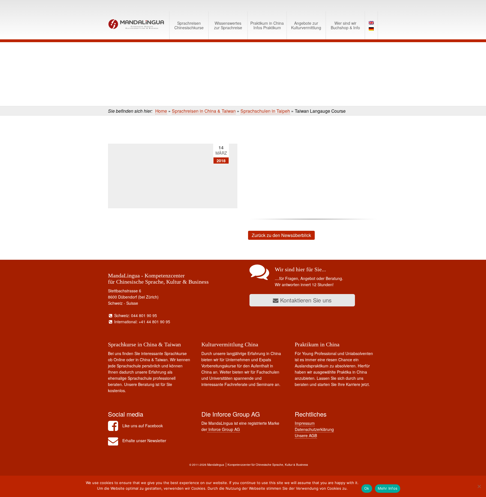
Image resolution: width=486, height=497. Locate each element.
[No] (479, 486)
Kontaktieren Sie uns (305, 300)
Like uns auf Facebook (142, 425)
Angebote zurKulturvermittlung (306, 25)
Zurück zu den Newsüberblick (281, 235)
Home (161, 111)
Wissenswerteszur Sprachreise (228, 25)
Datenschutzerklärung (314, 429)
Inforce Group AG (223, 429)
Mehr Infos (388, 488)
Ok (366, 488)
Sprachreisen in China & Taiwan (204, 111)
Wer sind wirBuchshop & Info (345, 25)
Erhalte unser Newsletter (144, 440)
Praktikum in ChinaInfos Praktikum (267, 25)
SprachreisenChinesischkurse (189, 25)
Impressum (305, 423)
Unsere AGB (306, 435)
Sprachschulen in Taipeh (265, 111)
